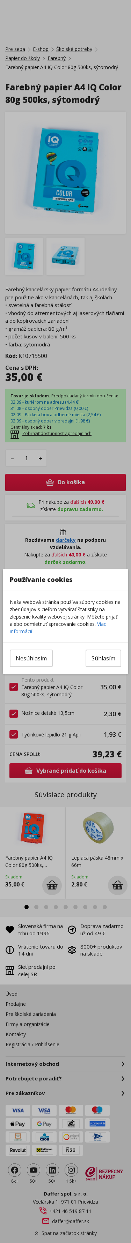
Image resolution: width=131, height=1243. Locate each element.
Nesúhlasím (31, 658)
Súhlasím (103, 658)
